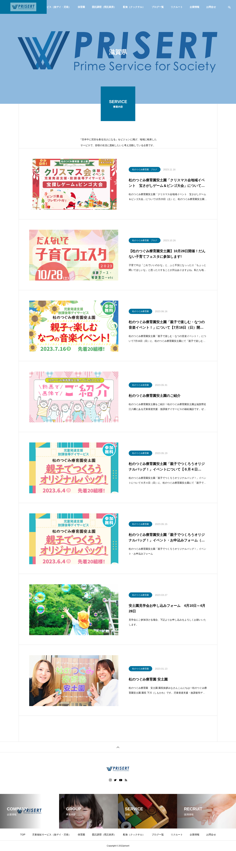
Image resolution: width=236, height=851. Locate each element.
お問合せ (211, 7)
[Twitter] (115, 780)
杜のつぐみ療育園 (140, 311)
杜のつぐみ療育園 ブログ (144, 169)
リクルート (177, 7)
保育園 (81, 7)
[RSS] (126, 780)
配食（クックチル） (134, 7)
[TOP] (118, 747)
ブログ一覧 (158, 7)
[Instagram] (110, 780)
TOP (22, 834)
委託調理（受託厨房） (104, 7)
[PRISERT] (23, 7)
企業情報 (194, 7)
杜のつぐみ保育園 (140, 385)
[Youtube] (120, 780)
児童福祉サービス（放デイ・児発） (51, 7)
